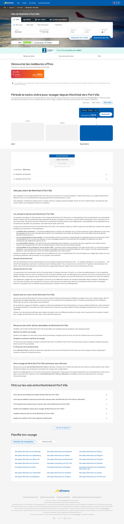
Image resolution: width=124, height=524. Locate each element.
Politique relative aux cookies (47, 497)
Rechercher (106, 114)
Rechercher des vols (101, 38)
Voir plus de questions (63, 428)
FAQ (99, 56)
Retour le (88, 30)
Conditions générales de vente (30, 497)
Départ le (73, 30)
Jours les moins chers (66, 56)
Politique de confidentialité (63, 497)
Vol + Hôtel (32, 3)
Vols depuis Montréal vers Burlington (59, 451)
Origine (17, 30)
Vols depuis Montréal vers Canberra (59, 477)
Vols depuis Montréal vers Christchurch (92, 477)
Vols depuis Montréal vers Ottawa (90, 451)
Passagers (104, 29)
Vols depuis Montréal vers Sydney (90, 473)
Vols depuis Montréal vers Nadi (25, 467)
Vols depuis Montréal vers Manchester (60, 459)
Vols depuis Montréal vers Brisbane (59, 467)
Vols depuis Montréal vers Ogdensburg (28, 455)
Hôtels (24, 3)
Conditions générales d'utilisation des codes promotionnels (86, 497)
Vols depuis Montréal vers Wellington (27, 477)
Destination (45, 30)
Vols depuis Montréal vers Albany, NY (27, 459)
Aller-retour (96, 102)
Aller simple (107, 102)
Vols (18, 3)
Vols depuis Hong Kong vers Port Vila (59, 463)
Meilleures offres (28, 56)
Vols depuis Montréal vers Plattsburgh (28, 451)
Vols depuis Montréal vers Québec (58, 455)
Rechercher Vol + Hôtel (79, 38)
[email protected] (105, 508)
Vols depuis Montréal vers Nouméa (90, 463)
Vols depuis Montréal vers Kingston (91, 455)
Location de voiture (44, 3)
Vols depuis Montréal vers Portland (91, 459)
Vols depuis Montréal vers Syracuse (27, 463)
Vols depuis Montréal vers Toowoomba (27, 473)
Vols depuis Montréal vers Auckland (59, 473)
